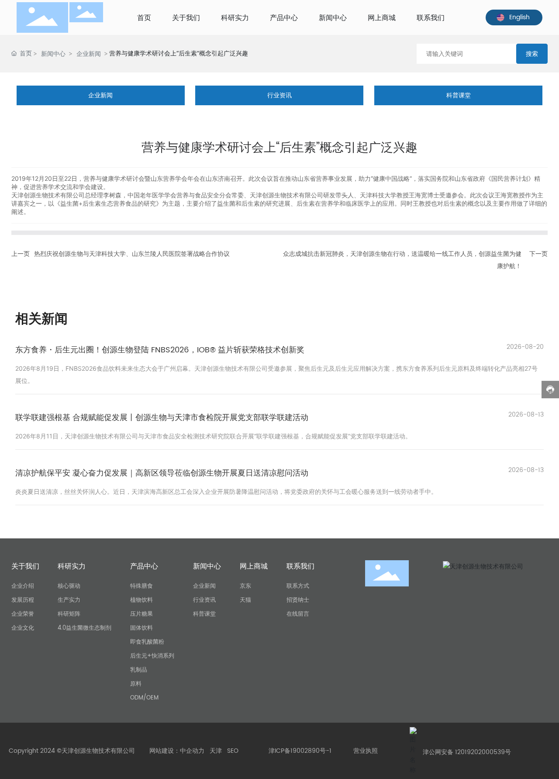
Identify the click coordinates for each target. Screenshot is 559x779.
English (519, 17)
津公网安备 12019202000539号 (467, 752)
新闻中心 (53, 53)
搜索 (532, 53)
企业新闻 (88, 53)
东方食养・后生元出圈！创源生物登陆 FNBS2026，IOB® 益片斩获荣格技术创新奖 (159, 350)
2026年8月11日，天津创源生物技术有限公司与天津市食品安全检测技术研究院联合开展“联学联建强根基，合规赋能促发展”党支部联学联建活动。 (213, 436)
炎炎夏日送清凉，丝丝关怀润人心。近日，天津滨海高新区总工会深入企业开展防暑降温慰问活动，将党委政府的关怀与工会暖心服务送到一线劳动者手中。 (226, 491)
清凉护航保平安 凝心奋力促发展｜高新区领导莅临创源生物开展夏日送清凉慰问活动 (161, 473)
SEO (232, 751)
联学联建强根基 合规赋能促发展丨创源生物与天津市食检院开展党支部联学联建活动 (161, 417)
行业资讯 (279, 95)
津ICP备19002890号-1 (300, 751)
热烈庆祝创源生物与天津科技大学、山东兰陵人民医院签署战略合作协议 (132, 254)
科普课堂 (458, 95)
